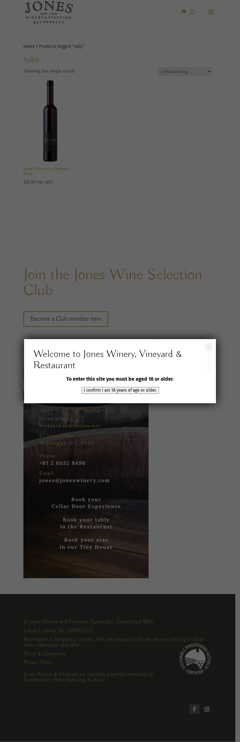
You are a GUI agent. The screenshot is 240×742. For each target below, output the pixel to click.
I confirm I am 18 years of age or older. (120, 390)
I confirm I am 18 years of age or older (209, 346)
